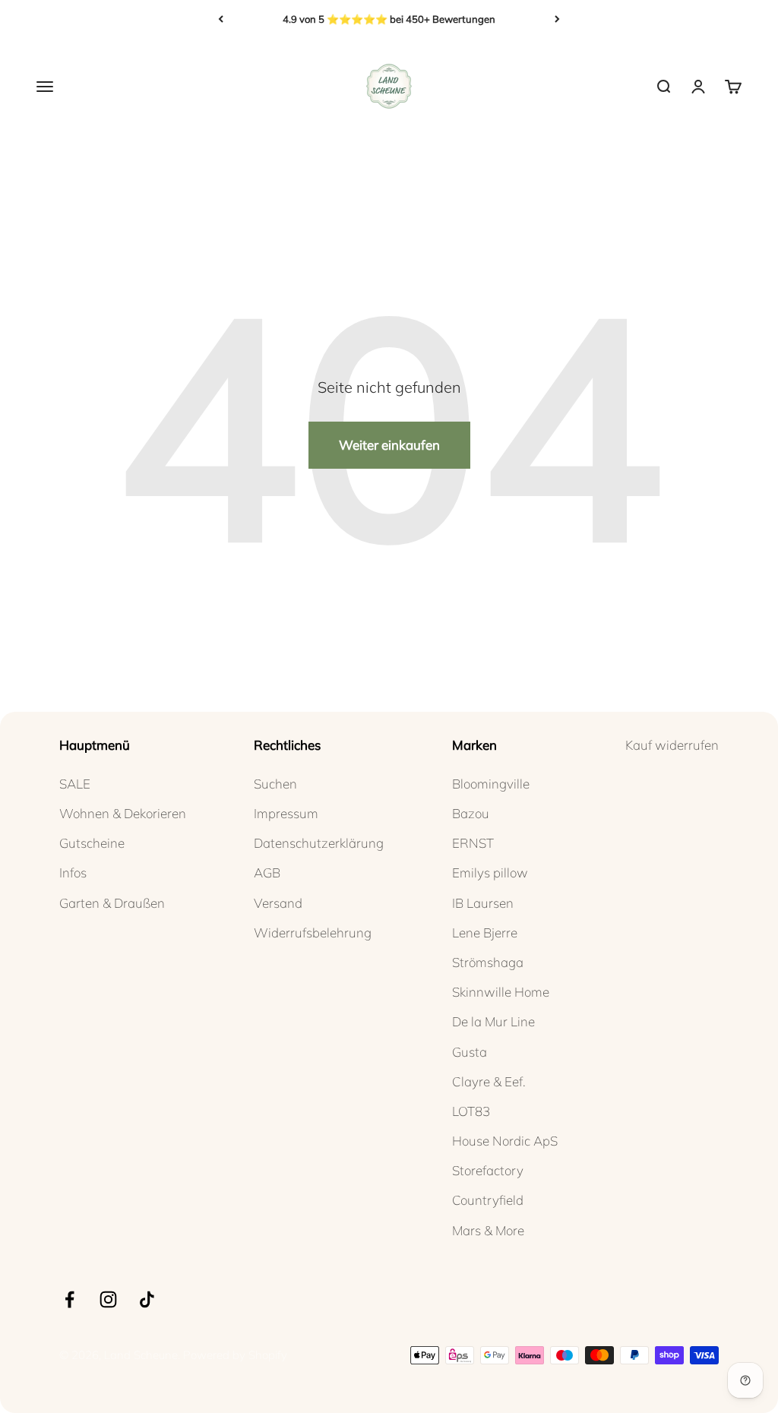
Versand (278, 903)
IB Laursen (483, 903)
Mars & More (488, 1230)
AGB (267, 872)
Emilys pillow (490, 872)
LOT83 (471, 1111)
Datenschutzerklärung (319, 843)
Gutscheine (92, 843)
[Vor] (557, 19)
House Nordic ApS (505, 1141)
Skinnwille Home (500, 992)
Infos (73, 872)
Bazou (470, 813)
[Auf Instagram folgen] (108, 1299)
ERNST (473, 843)
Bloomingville (491, 784)
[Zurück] (220, 19)
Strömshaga (487, 962)
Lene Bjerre (484, 932)
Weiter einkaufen (389, 445)
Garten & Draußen (112, 903)
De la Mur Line (493, 1021)
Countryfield (487, 1200)
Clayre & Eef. (489, 1081)
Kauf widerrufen (672, 745)
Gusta (469, 1052)
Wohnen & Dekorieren (122, 813)
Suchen (275, 784)
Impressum (286, 813)
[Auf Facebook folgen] (69, 1299)
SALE (74, 784)
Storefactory (487, 1170)
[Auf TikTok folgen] (147, 1299)
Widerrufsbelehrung (313, 932)
